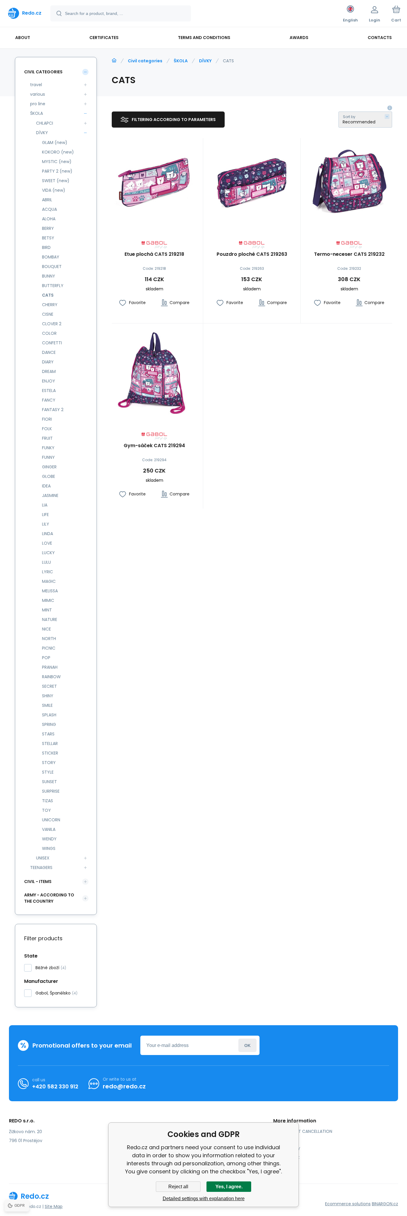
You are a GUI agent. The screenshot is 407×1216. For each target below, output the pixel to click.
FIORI (47, 419)
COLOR (49, 333)
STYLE (48, 772)
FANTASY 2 (52, 410)
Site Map (54, 1206)
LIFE (45, 515)
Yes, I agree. (229, 1186)
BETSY (48, 238)
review (284, 1166)
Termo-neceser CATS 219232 (349, 254)
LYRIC (47, 572)
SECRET (49, 686)
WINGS (48, 848)
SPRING (49, 724)
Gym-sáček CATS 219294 (154, 446)
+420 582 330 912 (55, 1086)
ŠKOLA (181, 61)
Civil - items (38, 881)
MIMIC (48, 600)
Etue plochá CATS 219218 (154, 254)
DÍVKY (205, 61)
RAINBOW (51, 677)
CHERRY (50, 305)
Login (247, 1045)
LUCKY (48, 553)
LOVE (47, 543)
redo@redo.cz (124, 1086)
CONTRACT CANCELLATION (305, 1131)
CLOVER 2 (51, 324)
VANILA (48, 829)
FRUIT (47, 438)
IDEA (46, 486)
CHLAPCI (44, 123)
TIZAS (47, 801)
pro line (37, 104)
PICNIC (48, 648)
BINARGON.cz (385, 1204)
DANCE (49, 352)
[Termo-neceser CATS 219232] (349, 180)
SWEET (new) (55, 181)
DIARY (48, 362)
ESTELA (49, 391)
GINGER (49, 467)
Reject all (178, 1186)
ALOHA (48, 219)
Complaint (289, 1157)
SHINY (47, 696)
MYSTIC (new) (57, 162)
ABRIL (47, 200)
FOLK (47, 429)
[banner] (24, 13)
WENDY (49, 839)
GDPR (283, 1140)
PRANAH (50, 667)
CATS (48, 295)
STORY (49, 763)
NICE (46, 629)
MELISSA (50, 591)
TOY (46, 810)
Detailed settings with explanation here (204, 1198)
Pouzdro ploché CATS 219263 (252, 254)
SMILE (47, 705)
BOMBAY (50, 257)
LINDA (47, 534)
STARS (48, 734)
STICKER (50, 753)
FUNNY (48, 457)
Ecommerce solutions (348, 1204)
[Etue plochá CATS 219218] (154, 180)
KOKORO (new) (58, 152)
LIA (44, 505)
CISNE (47, 314)
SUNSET (49, 782)
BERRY (48, 228)
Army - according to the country (49, 898)
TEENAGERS (41, 867)
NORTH (49, 639)
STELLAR (50, 743)
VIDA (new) (53, 190)
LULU (46, 562)
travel (36, 85)
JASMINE (50, 495)
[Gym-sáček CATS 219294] (154, 372)
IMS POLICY (289, 1149)
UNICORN (51, 820)
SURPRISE (51, 791)
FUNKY (48, 448)
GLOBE (48, 476)
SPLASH (49, 715)
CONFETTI (52, 343)
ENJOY (48, 381)
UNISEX (42, 858)
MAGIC (49, 581)
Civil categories (145, 61)
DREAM (49, 371)
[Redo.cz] (114, 60)
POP (46, 658)
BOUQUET (52, 266)
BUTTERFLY (52, 286)
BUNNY (48, 276)
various (37, 94)
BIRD (46, 247)
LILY (45, 524)
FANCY (48, 400)
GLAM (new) (54, 142)
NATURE (49, 619)
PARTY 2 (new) (57, 171)
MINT (47, 610)
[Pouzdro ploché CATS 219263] (251, 180)
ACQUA (49, 209)
